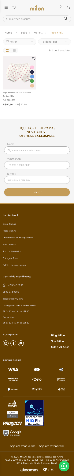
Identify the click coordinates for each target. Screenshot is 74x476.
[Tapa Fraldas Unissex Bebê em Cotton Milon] (19, 72)
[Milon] (37, 8)
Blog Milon (58, 335)
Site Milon (57, 341)
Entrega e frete (10, 258)
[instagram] (6, 343)
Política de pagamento (14, 265)
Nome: (11, 144)
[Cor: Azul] (32, 76)
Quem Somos (9, 224)
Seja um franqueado (22, 445)
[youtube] (21, 343)
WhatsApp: (14, 159)
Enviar (37, 192)
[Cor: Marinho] (32, 72)
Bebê (23, 32)
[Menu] (6, 7)
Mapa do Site (9, 230)
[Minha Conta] (60, 7)
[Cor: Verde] (32, 81)
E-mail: (11, 173)
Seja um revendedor (51, 445)
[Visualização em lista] (14, 50)
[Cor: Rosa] (32, 67)
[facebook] (13, 343)
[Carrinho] (68, 7)
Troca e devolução (12, 251)
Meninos (39, 32)
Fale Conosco (9, 244)
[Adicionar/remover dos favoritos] (33, 58)
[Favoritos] (14, 7)
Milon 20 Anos (60, 347)
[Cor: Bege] (32, 86)
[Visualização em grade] (7, 50)
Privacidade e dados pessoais (18, 237)
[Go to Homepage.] (8, 32)
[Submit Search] (66, 18)
